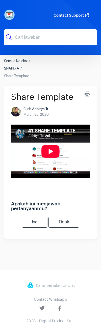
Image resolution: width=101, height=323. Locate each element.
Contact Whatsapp (50, 299)
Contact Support (69, 15)
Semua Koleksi (15, 61)
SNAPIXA (11, 68)
